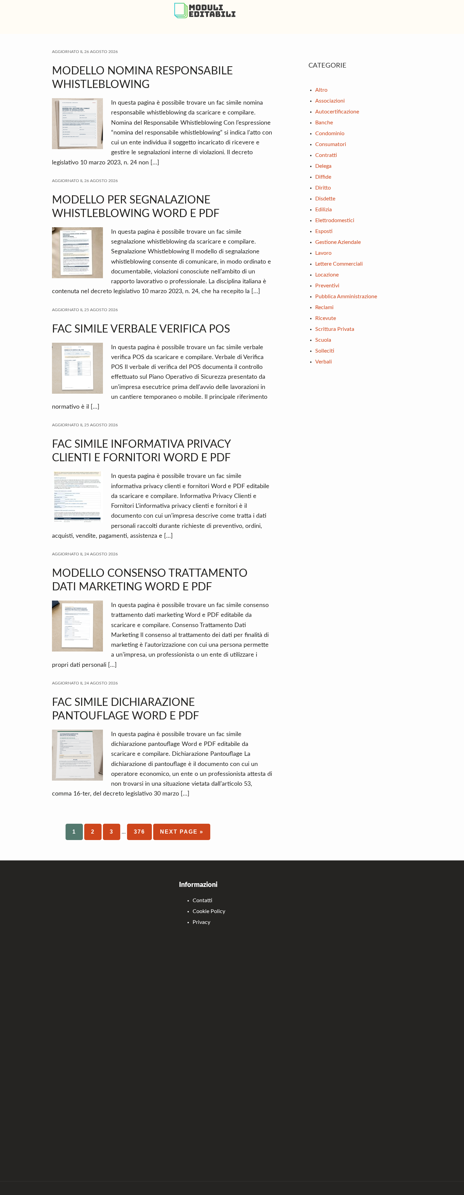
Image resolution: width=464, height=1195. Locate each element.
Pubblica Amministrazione (346, 296)
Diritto (323, 188)
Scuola (323, 340)
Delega (323, 166)
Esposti (324, 231)
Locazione (327, 275)
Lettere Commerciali (339, 264)
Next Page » (181, 834)
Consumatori (330, 144)
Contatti (202, 900)
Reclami (324, 307)
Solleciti (324, 351)
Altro (321, 90)
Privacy (201, 922)
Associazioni (330, 101)
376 (143, 832)
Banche (324, 122)
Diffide (323, 177)
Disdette (325, 198)
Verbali (323, 361)
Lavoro (323, 253)
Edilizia (323, 209)
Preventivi (327, 285)
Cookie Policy (209, 911)
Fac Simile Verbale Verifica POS (141, 329)
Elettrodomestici (334, 220)
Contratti (326, 155)
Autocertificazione (337, 111)
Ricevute (325, 318)
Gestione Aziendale (338, 242)
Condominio (329, 133)
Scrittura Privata (334, 329)
